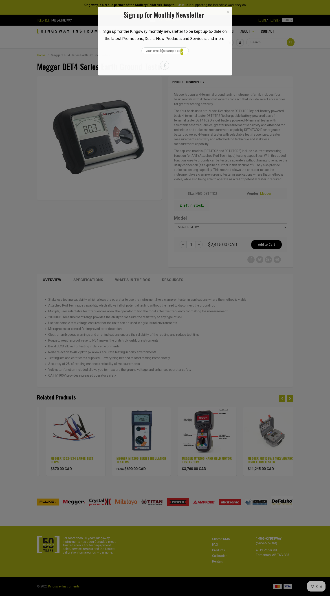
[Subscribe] (181, 52)
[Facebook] (164, 65)
